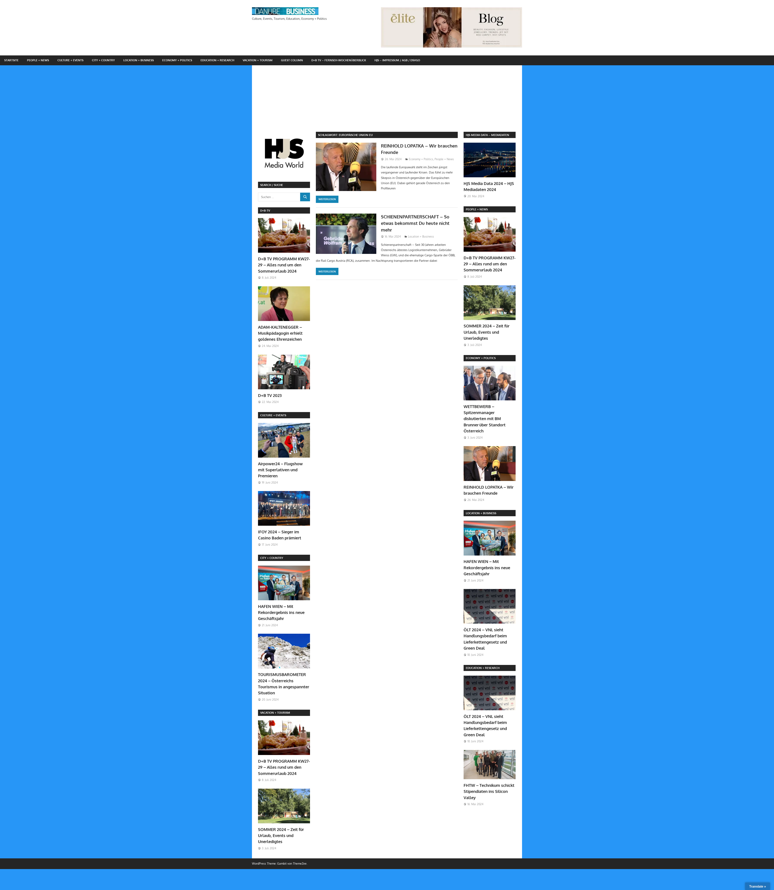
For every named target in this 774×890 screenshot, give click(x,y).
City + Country (103, 60)
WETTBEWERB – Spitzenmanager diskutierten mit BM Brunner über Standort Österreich (485, 418)
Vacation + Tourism (258, 60)
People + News (38, 60)
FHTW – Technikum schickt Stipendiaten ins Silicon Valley (489, 791)
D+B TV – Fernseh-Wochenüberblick (338, 60)
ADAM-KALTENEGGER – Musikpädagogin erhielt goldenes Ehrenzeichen (280, 333)
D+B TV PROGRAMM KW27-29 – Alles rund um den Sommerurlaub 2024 (284, 265)
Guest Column (292, 60)
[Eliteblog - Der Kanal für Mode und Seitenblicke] (451, 46)
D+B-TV (265, 210)
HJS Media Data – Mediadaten (487, 135)
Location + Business (138, 60)
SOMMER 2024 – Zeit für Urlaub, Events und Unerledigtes (281, 835)
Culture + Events (70, 60)
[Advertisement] (390, 101)
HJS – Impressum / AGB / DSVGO (397, 60)
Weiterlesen (327, 199)
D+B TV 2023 (270, 395)
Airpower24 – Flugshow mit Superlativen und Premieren (280, 470)
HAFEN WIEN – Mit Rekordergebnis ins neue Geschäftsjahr (281, 612)
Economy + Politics (177, 60)
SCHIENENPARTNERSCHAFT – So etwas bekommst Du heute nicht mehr (415, 223)
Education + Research (217, 60)
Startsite (11, 60)
